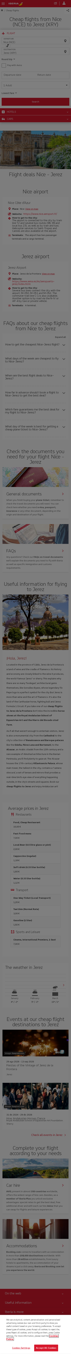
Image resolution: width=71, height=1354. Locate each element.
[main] (35, 1334)
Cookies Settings (21, 1347)
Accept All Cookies (46, 1347)
